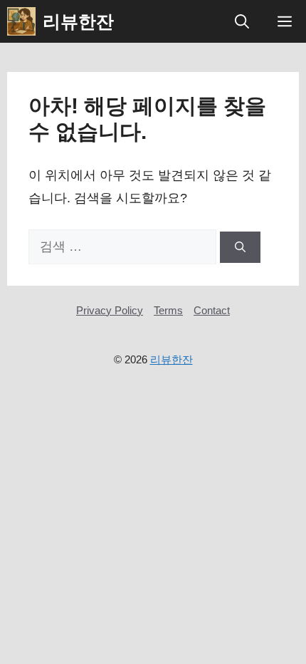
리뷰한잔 (78, 21)
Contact (212, 310)
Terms (168, 310)
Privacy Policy (109, 310)
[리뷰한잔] (21, 21)
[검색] (240, 248)
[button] (242, 21)
